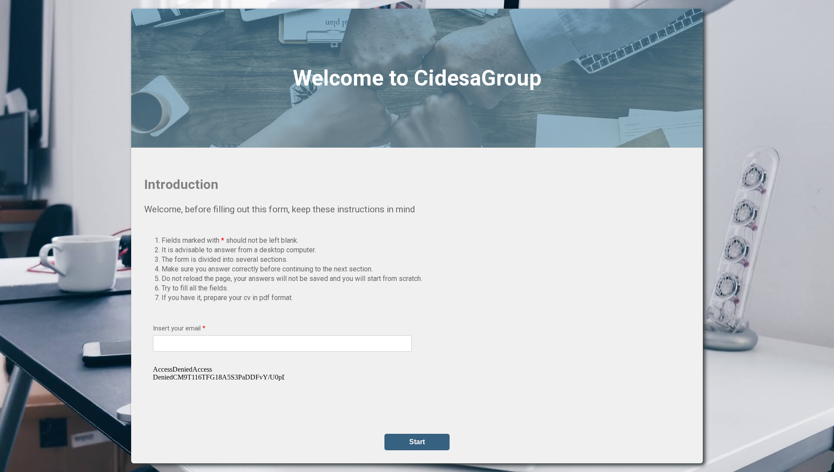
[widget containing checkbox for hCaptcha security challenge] (219, 382)
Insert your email (179, 328)
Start (417, 442)
